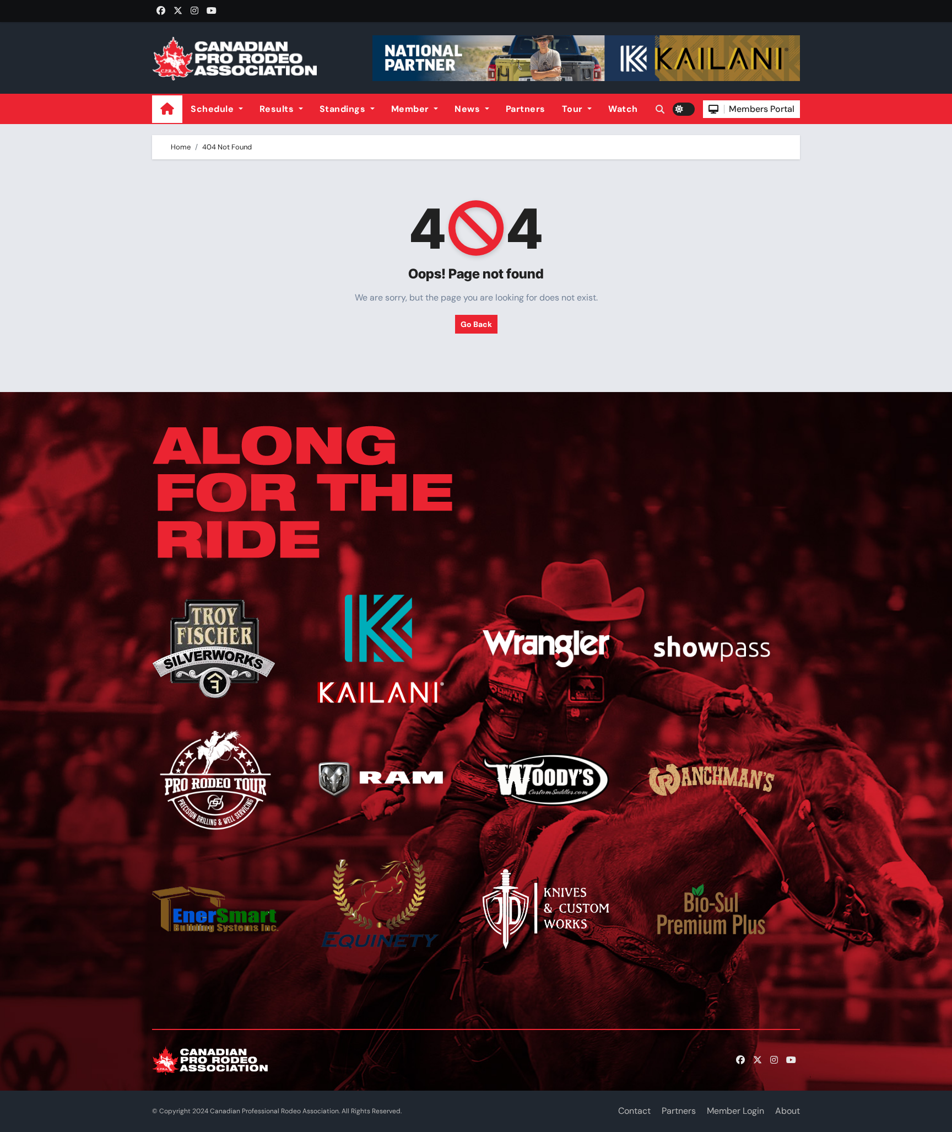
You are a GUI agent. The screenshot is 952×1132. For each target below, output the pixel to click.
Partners (525, 109)
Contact (634, 1111)
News (469, 109)
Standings (344, 109)
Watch (623, 109)
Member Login (735, 1111)
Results (277, 109)
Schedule (213, 109)
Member (411, 109)
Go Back (476, 324)
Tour (574, 109)
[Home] (167, 108)
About (787, 1111)
